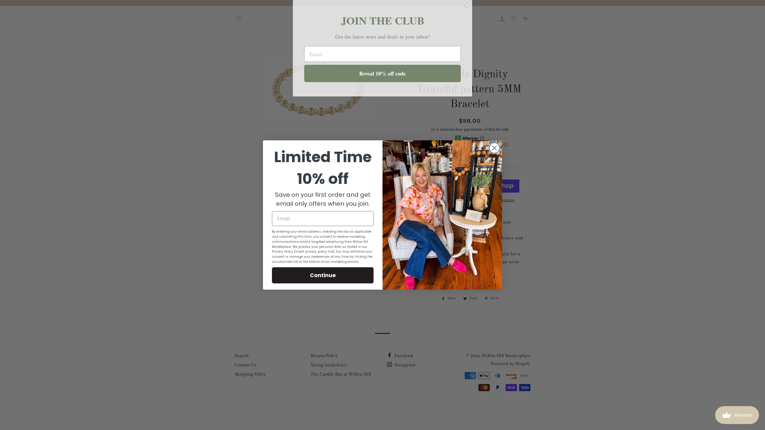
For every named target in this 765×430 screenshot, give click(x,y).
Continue (323, 275)
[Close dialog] (494, 148)
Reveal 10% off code (382, 73)
